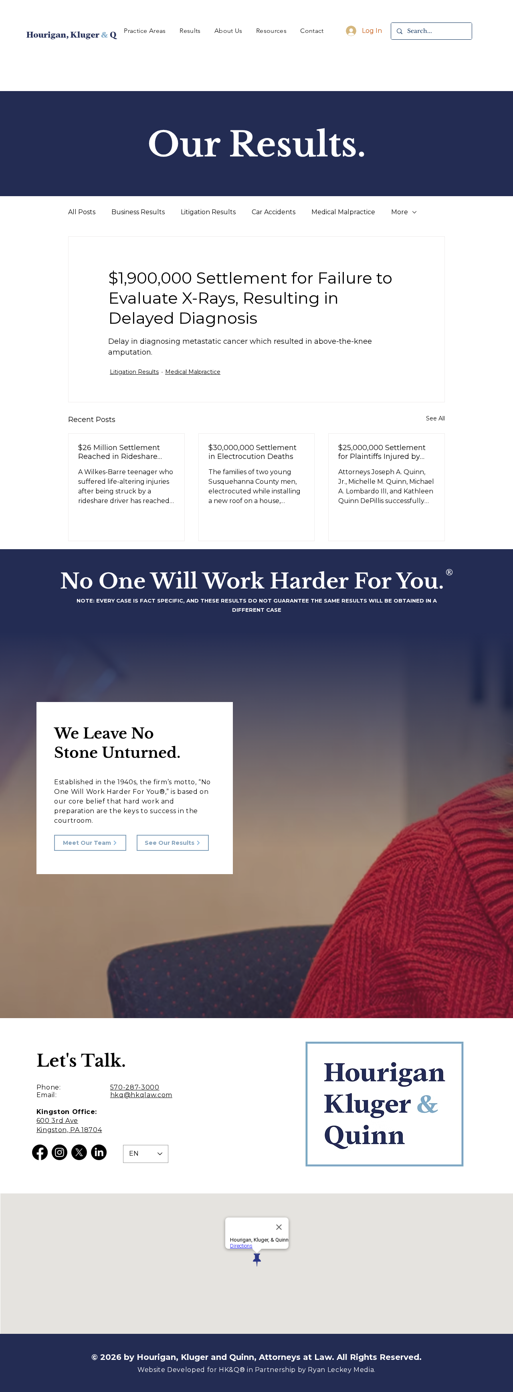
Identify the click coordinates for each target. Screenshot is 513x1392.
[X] (79, 1152)
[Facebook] (40, 1152)
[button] (145, 31)
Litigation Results (208, 212)
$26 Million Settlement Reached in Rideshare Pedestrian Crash (119, 452)
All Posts (81, 212)
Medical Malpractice (343, 212)
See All (435, 418)
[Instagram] (59, 1152)
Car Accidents (273, 212)
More (399, 212)
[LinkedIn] (99, 1152)
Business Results (138, 212)
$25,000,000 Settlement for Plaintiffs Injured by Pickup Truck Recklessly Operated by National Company (382, 452)
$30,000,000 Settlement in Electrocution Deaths (252, 452)
